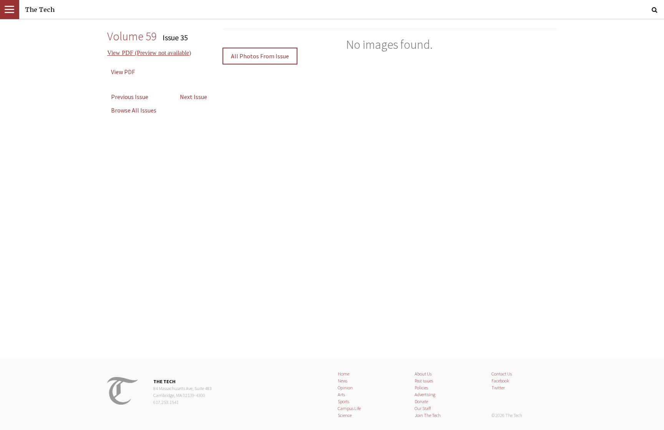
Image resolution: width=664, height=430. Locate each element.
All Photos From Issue (260, 56)
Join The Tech (428, 415)
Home (343, 374)
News (342, 381)
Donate (421, 401)
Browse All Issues (133, 110)
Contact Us (501, 374)
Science (345, 415)
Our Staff (423, 408)
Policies (421, 387)
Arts (341, 394)
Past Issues (424, 381)
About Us (423, 374)
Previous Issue (129, 97)
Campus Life (349, 408)
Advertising (425, 394)
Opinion (345, 387)
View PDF (123, 72)
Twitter (498, 387)
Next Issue (193, 97)
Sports (343, 401)
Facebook (500, 381)
